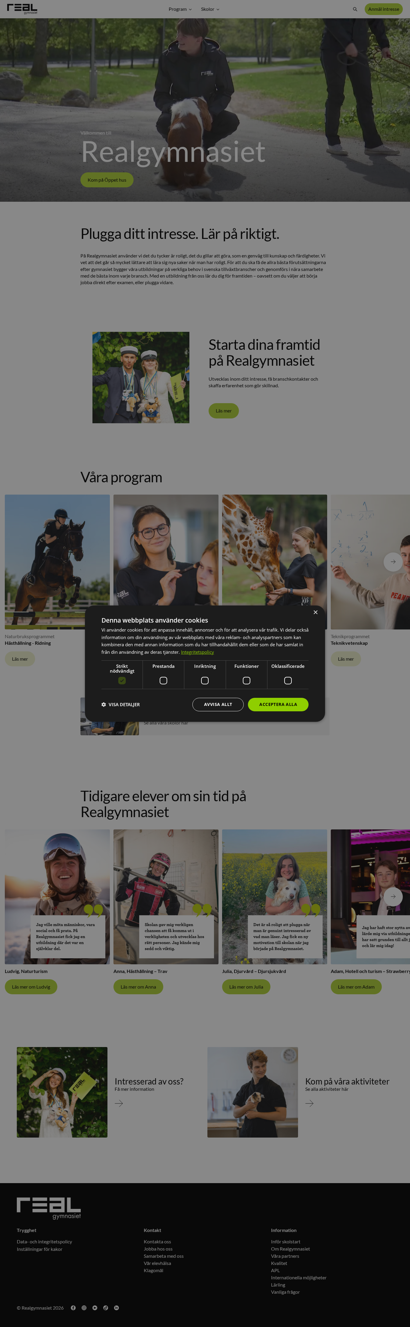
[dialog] (205, 663)
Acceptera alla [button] (278, 704)
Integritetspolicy (197, 652)
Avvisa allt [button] (218, 704)
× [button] (315, 612)
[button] (120, 704)
